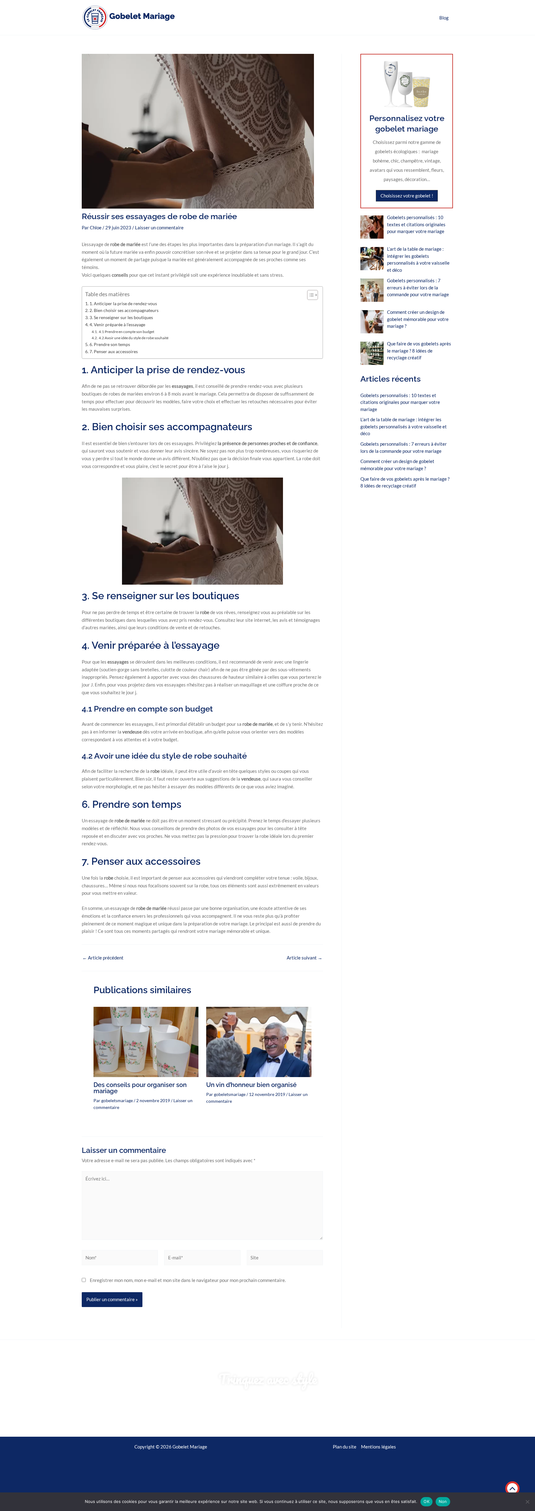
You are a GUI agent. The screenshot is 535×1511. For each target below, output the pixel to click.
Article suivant (304, 957)
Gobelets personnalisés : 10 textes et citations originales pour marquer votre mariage (400, 402)
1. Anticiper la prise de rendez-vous (123, 303)
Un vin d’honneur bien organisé (251, 1085)
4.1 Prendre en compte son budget (126, 331)
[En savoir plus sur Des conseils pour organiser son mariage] (146, 1041)
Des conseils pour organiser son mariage (140, 1088)
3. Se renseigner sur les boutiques (121, 317)
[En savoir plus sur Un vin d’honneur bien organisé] (258, 1041)
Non (443, 1501)
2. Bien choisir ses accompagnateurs (124, 310)
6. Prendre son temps (109, 344)
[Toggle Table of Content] (309, 295)
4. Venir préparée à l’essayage (117, 324)
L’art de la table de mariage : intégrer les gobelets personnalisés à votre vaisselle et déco (403, 426)
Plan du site (344, 1446)
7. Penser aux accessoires (113, 351)
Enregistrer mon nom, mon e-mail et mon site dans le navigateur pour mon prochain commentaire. (188, 1280)
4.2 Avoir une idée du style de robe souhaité (133, 338)
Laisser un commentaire (159, 227)
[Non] (527, 1502)
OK (426, 1501)
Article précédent (103, 957)
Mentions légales (378, 1446)
